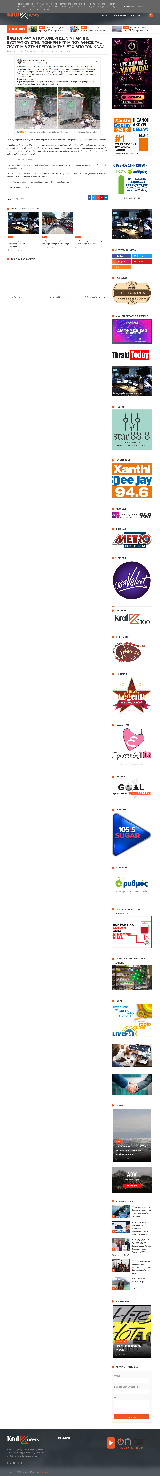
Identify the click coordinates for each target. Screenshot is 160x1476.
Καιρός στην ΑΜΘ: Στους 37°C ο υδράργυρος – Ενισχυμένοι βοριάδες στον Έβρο (131, 1150)
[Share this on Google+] (98, 197)
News (126, 27)
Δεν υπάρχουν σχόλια (62, 51)
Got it (140, 6)
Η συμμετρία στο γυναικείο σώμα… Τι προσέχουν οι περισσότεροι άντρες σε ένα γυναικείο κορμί (141, 1284)
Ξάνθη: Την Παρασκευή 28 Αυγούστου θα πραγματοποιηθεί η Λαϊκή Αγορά (56, 242)
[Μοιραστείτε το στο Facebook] (90, 197)
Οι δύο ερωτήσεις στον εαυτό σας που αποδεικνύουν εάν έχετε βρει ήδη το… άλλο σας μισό (141, 1266)
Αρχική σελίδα (56, 297)
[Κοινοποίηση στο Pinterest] (102, 197)
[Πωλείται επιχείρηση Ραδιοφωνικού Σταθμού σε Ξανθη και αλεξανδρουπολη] (136, 30)
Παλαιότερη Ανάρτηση (94, 297)
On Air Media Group (47, 1472)
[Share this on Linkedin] (106, 197)
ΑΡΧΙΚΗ (105, 15)
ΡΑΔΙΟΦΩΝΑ (120, 15)
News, (22, 198)
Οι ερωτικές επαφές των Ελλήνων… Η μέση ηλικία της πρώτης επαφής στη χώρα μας (141, 1211)
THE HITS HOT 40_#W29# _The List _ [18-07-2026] (131, 1348)
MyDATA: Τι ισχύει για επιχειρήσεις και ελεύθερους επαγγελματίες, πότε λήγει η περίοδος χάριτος (142, 1228)
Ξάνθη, (15, 198)
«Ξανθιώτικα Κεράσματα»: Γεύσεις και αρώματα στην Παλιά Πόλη (90, 242)
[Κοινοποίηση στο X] (94, 197)
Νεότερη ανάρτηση (19, 297)
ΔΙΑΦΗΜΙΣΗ (136, 15)
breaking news (18, 28)
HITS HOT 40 (121, 1342)
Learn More (129, 6)
